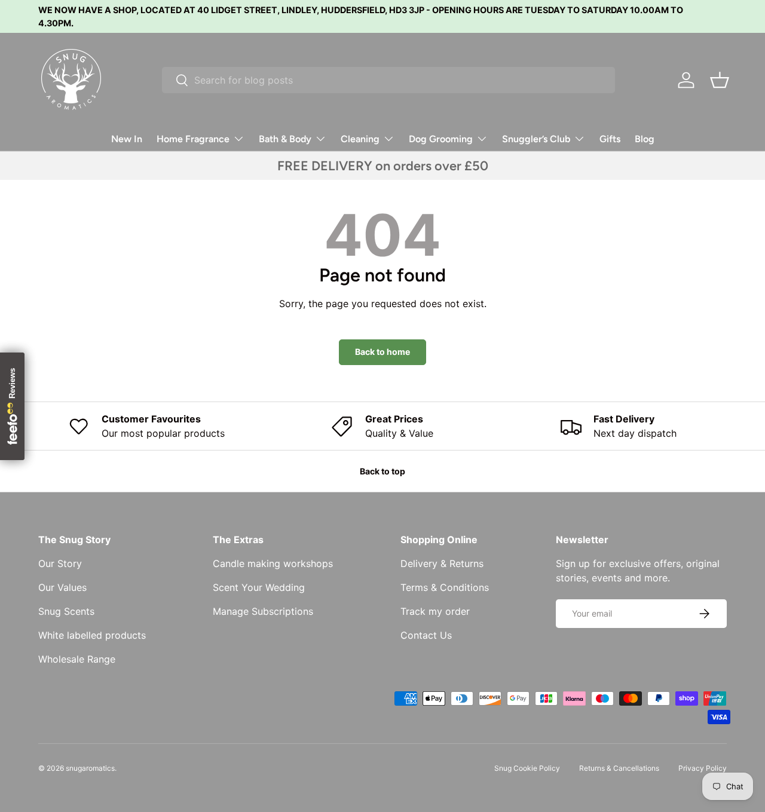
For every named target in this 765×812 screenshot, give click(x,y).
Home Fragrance (193, 139)
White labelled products (92, 635)
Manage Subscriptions (263, 611)
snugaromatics (90, 768)
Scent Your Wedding (259, 587)
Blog (644, 139)
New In (126, 139)
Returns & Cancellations (619, 768)
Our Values (62, 587)
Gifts (609, 139)
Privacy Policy (702, 768)
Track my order (435, 611)
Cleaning (360, 139)
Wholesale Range (76, 659)
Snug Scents (66, 611)
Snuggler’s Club (536, 139)
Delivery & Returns (442, 563)
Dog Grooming (441, 139)
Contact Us (426, 635)
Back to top (382, 471)
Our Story (60, 563)
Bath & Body (285, 139)
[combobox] (388, 80)
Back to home (382, 352)
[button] (719, 80)
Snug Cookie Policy (527, 768)
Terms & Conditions (444, 587)
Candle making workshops (273, 563)
